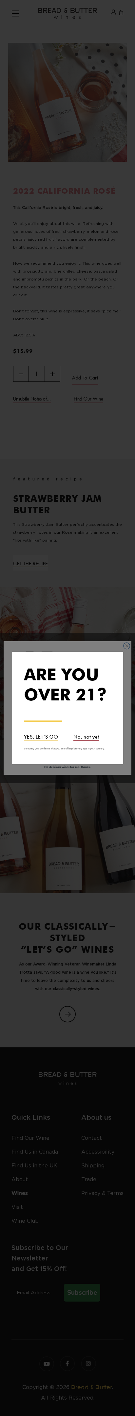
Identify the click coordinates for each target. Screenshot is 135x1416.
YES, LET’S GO (41, 735)
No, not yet (86, 735)
